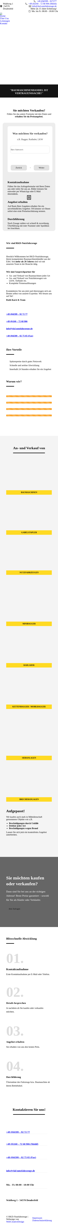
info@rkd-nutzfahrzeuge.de (44, 6)
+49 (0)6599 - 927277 (47, 1)
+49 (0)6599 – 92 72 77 (16, 314)
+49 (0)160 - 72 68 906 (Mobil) (42, 4)
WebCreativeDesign (15, 1221)
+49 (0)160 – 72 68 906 (16, 321)
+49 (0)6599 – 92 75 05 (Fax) (19, 336)
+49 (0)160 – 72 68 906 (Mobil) (22, 1144)
